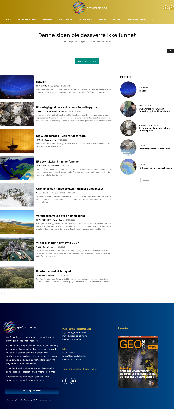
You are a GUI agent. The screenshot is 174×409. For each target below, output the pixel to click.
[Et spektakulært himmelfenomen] (17, 168)
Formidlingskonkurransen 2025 (154, 148)
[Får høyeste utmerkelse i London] (128, 167)
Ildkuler (41, 81)
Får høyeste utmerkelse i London (155, 168)
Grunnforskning (44, 220)
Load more (146, 180)
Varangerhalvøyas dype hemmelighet (60, 215)
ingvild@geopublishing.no (74, 336)
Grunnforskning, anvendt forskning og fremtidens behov (154, 110)
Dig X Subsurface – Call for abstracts (61, 135)
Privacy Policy (90, 369)
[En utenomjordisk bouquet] (17, 276)
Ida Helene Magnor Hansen (54, 193)
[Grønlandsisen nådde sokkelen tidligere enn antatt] (17, 195)
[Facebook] (165, 7)
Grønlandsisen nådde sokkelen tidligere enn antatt (70, 188)
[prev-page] (1, 293)
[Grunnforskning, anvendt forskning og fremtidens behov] (128, 109)
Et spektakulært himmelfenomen (58, 161)
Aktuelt (39, 140)
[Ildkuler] (17, 87)
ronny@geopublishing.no (74, 356)
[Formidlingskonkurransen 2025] (128, 147)
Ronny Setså (53, 86)
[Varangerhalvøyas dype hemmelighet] (17, 222)
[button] (152, 20)
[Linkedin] (171, 7)
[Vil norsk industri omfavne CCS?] (17, 249)
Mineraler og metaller (47, 111)
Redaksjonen (50, 140)
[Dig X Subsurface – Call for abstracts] (17, 141)
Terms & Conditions (71, 369)
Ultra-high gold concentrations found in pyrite (66, 107)
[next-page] (6, 293)
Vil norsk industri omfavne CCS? (57, 242)
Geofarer (40, 275)
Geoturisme (41, 86)
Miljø (38, 193)
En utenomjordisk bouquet (53, 271)
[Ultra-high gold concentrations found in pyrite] (17, 114)
